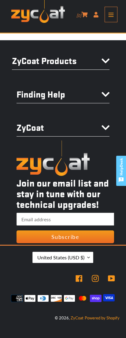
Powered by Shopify (102, 317)
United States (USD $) (60, 257)
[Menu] (111, 14)
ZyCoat (77, 317)
